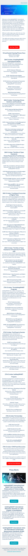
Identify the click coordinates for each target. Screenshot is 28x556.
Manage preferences (17, 551)
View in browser (24, 2)
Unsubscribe (9, 551)
